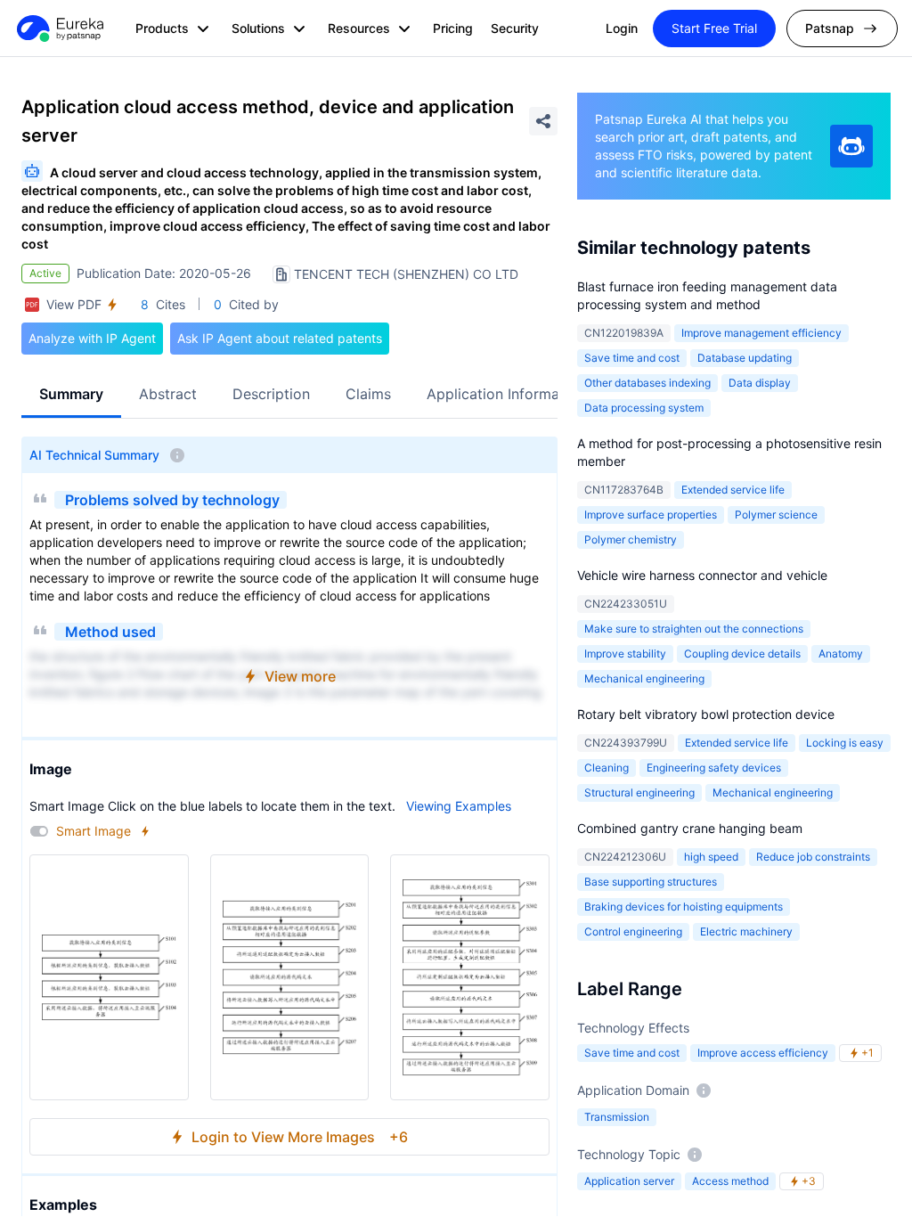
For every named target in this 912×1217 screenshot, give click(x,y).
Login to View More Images (299, 1137)
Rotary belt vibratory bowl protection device (706, 714)
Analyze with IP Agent (92, 338)
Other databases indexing (647, 382)
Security (515, 28)
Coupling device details (742, 653)
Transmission (616, 1116)
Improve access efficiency (762, 1052)
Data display (760, 382)
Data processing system (644, 407)
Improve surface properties (650, 514)
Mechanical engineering (644, 678)
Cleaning (606, 767)
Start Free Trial (714, 28)
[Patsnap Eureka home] (58, 28)
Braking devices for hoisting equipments (683, 906)
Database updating (744, 357)
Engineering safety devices (714, 767)
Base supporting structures (650, 881)
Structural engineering (639, 792)
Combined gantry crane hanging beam (689, 828)
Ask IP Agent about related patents (279, 338)
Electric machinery (746, 931)
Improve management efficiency (761, 332)
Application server (629, 1181)
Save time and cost (632, 357)
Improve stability (625, 653)
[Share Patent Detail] (543, 121)
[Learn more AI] (851, 146)
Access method (730, 1181)
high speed (711, 856)
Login (622, 28)
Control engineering (633, 931)
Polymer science (776, 514)
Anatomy (840, 653)
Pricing (453, 28)
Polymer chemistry (630, 539)
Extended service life (733, 489)
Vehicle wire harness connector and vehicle (702, 575)
